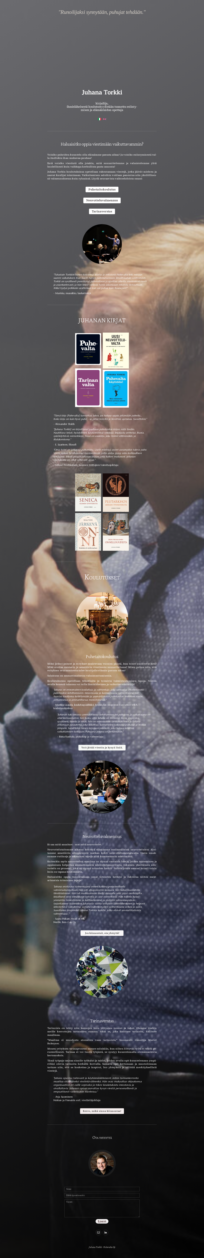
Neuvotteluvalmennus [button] (102, 200)
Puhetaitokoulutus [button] (102, 189)
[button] (98, 1232)
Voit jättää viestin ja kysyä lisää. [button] (102, 747)
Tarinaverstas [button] (102, 211)
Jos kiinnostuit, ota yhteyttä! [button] (102, 933)
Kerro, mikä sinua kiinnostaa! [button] (102, 1111)
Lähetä (102, 1221)
